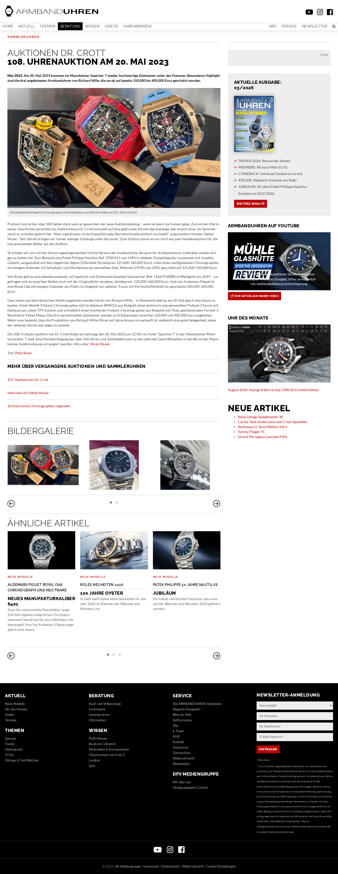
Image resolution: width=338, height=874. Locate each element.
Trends (10, 744)
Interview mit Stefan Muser (28, 393)
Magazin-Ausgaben (186, 709)
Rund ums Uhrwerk (102, 744)
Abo (273, 26)
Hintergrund (13, 749)
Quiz (92, 766)
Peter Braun (23, 353)
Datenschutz (182, 753)
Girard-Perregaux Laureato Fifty (262, 437)
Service (289, 26)
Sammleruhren (23, 37)
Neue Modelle (20, 577)
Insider (10, 715)
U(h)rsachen (97, 720)
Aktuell (26, 26)
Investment (97, 709)
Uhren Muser (100, 344)
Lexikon (94, 760)
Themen (47, 26)
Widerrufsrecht (183, 758)
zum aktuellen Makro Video (256, 296)
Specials (10, 738)
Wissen (92, 26)
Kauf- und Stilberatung (105, 704)
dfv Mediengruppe (196, 774)
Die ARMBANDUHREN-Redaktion (197, 704)
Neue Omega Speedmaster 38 (260, 417)
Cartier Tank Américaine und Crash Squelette (272, 422)
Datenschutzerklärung (280, 831)
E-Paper (178, 731)
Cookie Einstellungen (221, 866)
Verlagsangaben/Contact (190, 787)
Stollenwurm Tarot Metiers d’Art (262, 427)
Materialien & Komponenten (109, 749)
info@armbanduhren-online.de (274, 781)
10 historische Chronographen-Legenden (38, 406)
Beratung (70, 26)
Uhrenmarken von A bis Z (107, 755)
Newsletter (314, 26)
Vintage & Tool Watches (22, 760)
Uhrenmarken (137, 26)
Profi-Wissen (98, 738)
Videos (111, 26)
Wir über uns (182, 782)
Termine (11, 720)
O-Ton (9, 755)
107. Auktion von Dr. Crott (27, 380)
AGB (176, 736)
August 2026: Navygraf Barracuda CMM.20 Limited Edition (273, 390)
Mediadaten (181, 764)
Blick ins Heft (182, 715)
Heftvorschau (182, 720)
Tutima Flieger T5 (251, 432)
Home (7, 26)
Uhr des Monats (16, 709)
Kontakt (178, 742)
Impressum (181, 747)
